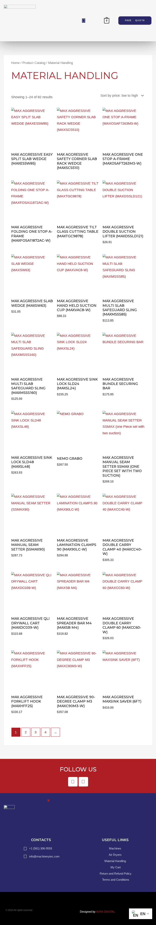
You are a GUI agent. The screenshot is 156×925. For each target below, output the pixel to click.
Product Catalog (33, 63)
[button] (83, 20)
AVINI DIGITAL (105, 911)
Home (15, 63)
